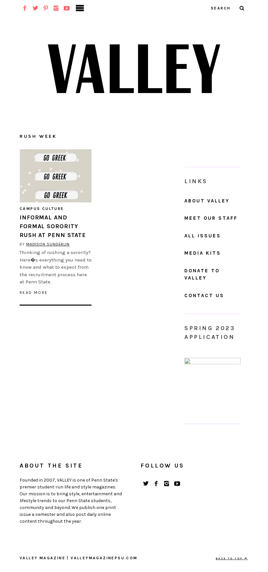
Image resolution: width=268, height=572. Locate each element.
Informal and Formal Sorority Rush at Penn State (53, 226)
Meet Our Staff (211, 218)
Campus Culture (42, 208)
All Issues (202, 236)
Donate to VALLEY (202, 274)
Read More (34, 292)
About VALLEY (206, 201)
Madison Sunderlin (48, 244)
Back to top (230, 558)
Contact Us (204, 295)
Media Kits (202, 253)
